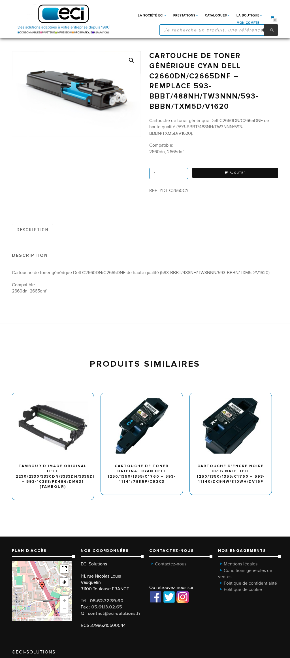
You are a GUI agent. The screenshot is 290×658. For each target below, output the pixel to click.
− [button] (64, 608)
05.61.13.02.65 (106, 607)
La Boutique (247, 15)
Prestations (184, 15)
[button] (131, 60)
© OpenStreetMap (60, 618)
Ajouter (238, 173)
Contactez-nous (170, 564)
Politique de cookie (243, 589)
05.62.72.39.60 (106, 601)
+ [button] (64, 600)
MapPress (42, 618)
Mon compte (248, 23)
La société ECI (151, 15)
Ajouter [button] (55, 395)
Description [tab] (32, 229)
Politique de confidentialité (250, 583)
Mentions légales (240, 564)
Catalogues (216, 15)
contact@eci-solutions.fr (114, 613)
